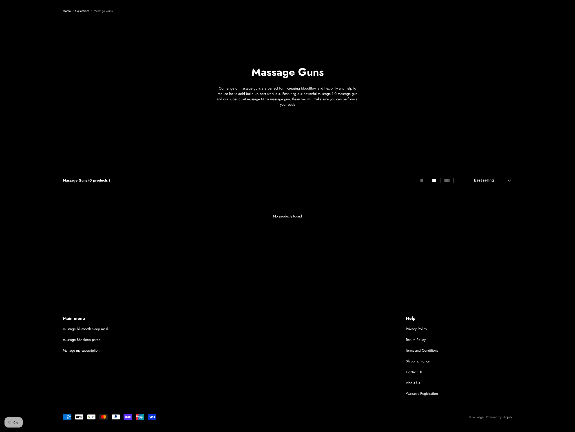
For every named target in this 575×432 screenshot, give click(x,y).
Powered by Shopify (499, 417)
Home (67, 11)
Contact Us (414, 372)
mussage (478, 417)
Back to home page (287, 236)
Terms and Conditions (422, 350)
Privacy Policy (416, 328)
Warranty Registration (422, 393)
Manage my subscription (81, 350)
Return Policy (416, 339)
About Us (413, 382)
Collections (82, 11)
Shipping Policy (418, 361)
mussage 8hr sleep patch (81, 339)
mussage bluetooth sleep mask (85, 328)
